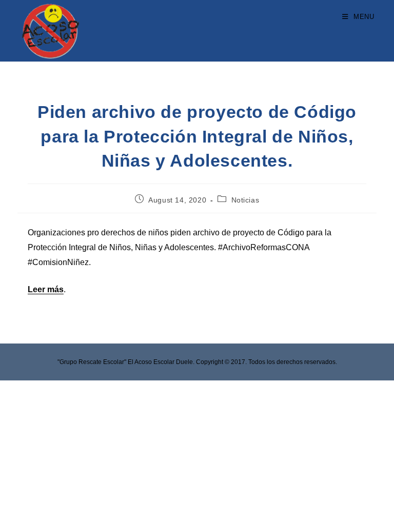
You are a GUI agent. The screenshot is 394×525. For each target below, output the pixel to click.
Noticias (245, 200)
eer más (48, 289)
